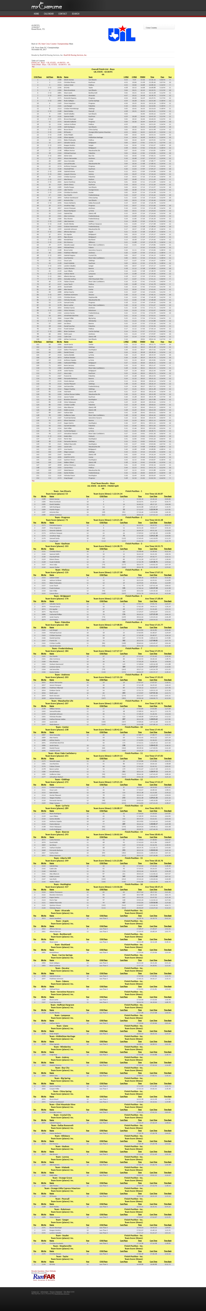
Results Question (37, 1271)
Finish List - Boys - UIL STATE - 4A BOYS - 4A (50, 63)
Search (75, 13)
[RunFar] (43, 1280)
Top (33, 67)
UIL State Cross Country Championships (53, 44)
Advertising (44, 1292)
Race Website (51, 1271)
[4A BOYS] (121, 42)
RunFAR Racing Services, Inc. (75, 55)
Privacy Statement (56, 1292)
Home (36, 13)
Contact (62, 13)
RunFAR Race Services (61, 1294)
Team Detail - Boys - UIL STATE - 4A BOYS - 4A (50, 64)
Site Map (67, 1292)
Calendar (49, 13)
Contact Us (35, 1292)
